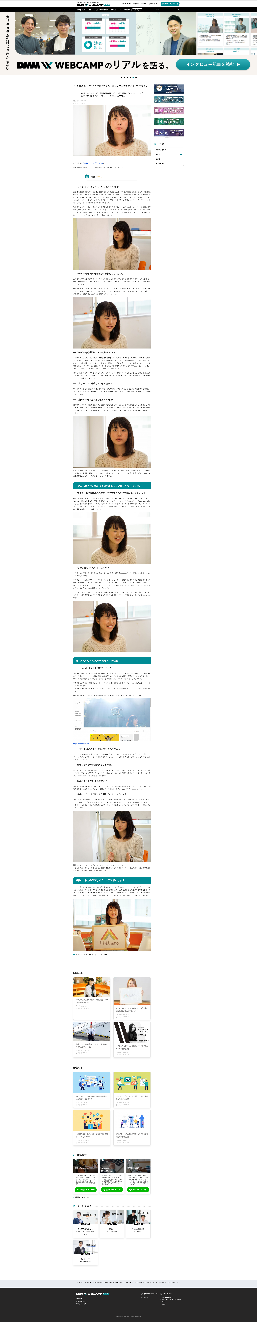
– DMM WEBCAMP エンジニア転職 (171, 1299)
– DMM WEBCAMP (166, 1297)
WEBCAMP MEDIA (119, 93)
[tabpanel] (128, 44)
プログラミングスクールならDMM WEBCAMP (96, 93)
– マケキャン (164, 1302)
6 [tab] (136, 78)
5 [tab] (134, 78)
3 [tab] (128, 78)
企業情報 (143, 4)
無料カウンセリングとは (170, 4)
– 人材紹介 (164, 1304)
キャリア (159, 154)
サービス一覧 (126, 4)
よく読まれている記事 (101, 10)
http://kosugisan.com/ (81, 744)
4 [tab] (131, 78)
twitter (146, 1298)
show (99, 177)
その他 (158, 159)
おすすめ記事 (81, 10)
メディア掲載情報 (124, 10)
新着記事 (113, 10)
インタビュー (138, 10)
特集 (90, 10)
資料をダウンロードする (87, 1190)
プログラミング (161, 150)
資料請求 (135, 4)
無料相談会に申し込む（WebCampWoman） (88, 959)
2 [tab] (125, 78)
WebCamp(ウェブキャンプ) (93, 163)
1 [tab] (122, 78)
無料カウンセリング (151, 1294)
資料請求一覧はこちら (82, 1197)
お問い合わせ (153, 4)
